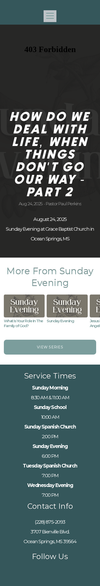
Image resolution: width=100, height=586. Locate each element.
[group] (24, 313)
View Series (50, 347)
